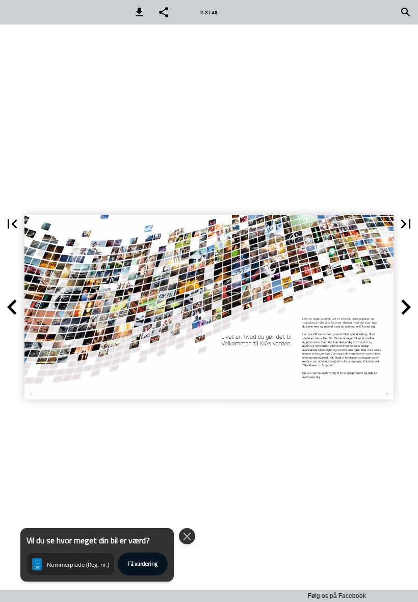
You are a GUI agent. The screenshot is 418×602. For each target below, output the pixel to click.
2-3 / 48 (209, 12)
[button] (139, 12)
